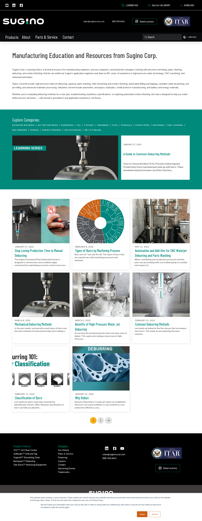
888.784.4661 (118, 21)
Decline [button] (155, 514)
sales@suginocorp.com (93, 21)
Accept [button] (142, 514)
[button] (12, 37)
